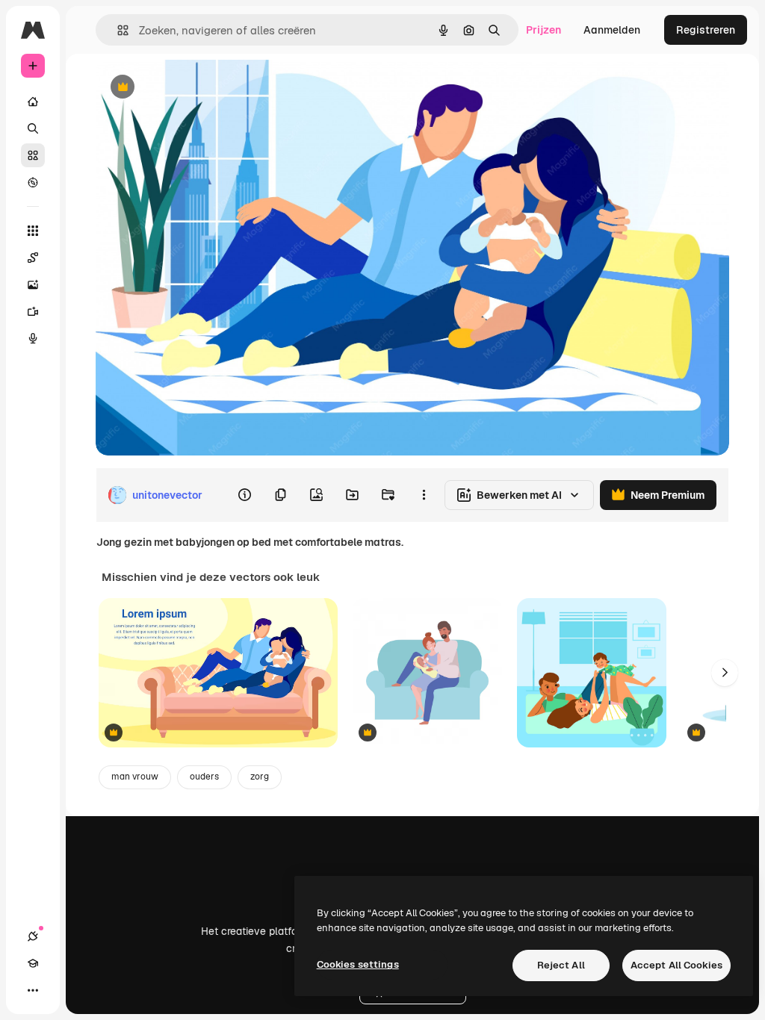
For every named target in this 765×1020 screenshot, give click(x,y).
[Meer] (33, 990)
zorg (259, 777)
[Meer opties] (424, 495)
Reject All (561, 965)
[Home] (33, 101)
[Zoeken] (33, 128)
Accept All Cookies (676, 965)
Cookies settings (358, 964)
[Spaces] (33, 258)
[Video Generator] (33, 311)
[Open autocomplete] (116, 30)
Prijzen (543, 30)
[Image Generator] (33, 284)
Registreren (705, 30)
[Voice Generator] (33, 338)
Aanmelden (611, 30)
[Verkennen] (33, 182)
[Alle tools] (33, 231)
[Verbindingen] (33, 936)
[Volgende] (724, 672)
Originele (193, 88)
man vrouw (134, 777)
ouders (204, 777)
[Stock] (33, 155)
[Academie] (33, 963)
